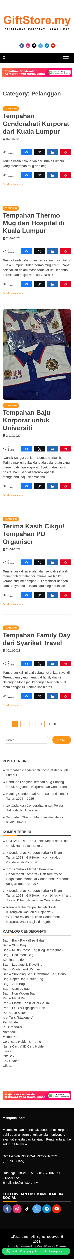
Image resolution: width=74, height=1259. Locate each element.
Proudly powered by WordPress (31, 1246)
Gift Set (8, 1066)
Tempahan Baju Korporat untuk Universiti (26, 420)
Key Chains (11, 1061)
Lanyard (8, 1051)
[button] (36, 1251)
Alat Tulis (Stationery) (18, 1017)
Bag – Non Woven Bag (19, 993)
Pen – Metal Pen (15, 998)
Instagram (28, 45)
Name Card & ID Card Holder (24, 1046)
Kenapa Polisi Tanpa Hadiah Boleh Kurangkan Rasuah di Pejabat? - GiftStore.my (31, 912)
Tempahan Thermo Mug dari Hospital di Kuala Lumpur (33, 223)
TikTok (34, 45)
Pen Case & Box (14, 1013)
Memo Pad (10, 1037)
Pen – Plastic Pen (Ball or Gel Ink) (27, 1003)
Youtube (53, 45)
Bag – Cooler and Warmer (21, 969)
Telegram (47, 45)
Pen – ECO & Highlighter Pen (24, 1008)
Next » (54, 724)
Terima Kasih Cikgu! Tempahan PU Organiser (34, 534)
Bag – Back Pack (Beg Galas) (24, 940)
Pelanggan (11, 108)
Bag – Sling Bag (14, 945)
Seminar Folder (14, 960)
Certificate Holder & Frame (22, 1041)
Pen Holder (11, 1022)
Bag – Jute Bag (14, 984)
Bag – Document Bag (18, 955)
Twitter (40, 45)
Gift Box (8, 1056)
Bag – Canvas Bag (16, 988)
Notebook (10, 1032)
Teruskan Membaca (13, 184)
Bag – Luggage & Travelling (22, 964)
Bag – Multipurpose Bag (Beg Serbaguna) (33, 950)
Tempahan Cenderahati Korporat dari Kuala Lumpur (36, 123)
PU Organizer (12, 1027)
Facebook (21, 45)
